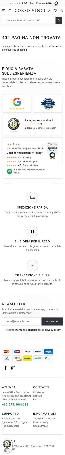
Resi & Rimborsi (10, 426)
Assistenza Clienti (11, 418)
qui (56, 46)
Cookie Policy (40, 426)
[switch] (7, 450)
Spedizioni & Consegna (14, 422)
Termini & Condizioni (44, 418)
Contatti (37, 396)
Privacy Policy (40, 422)
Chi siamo (38, 392)
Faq (35, 399)
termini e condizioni (28, 330)
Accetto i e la (33, 330)
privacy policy (52, 330)
